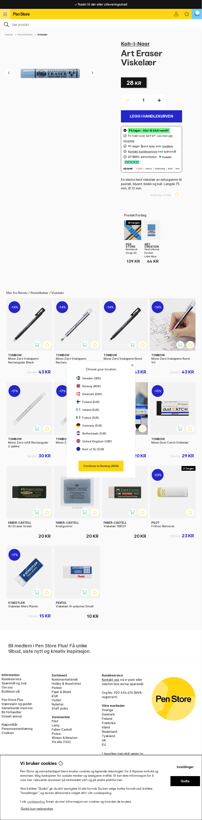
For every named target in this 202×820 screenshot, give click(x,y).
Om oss (7, 687)
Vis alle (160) (61, 742)
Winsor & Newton (64, 738)
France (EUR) (90, 417)
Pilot (55, 721)
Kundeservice (12, 679)
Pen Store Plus (12, 700)
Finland (107, 719)
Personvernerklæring (17, 729)
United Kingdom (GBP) (97, 441)
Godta (185, 781)
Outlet (56, 700)
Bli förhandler (12, 712)
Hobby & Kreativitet (66, 684)
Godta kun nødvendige (37, 809)
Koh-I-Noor (135, 44)
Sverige (107, 710)
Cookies (8, 733)
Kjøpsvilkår (10, 724)
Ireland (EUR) (90, 409)
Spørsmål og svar (14, 683)
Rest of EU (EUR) (93, 449)
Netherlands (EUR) (94, 433)
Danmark (108, 714)
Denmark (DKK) (92, 394)
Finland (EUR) (91, 402)
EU (104, 745)
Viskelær (42, 34)
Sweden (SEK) (91, 378)
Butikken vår (11, 691)
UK (104, 740)
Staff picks (60, 708)
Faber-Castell (62, 729)
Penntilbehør (25, 34)
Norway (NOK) (91, 386)
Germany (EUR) (92, 425)
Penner (9, 34)
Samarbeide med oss (17, 708)
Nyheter (58, 704)
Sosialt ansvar (12, 716)
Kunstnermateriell (65, 679)
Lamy (56, 725)
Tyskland (108, 736)
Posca (56, 734)
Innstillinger (185, 767)
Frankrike (108, 723)
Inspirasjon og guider (17, 704)
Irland (106, 727)
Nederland (109, 732)
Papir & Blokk (61, 692)
